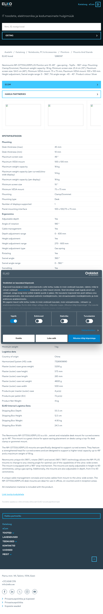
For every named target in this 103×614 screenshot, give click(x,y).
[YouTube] (34, 591)
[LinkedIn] (12, 591)
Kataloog (82, 4)
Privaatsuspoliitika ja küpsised (19, 599)
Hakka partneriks (15, 94)
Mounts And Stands (83, 52)
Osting (9, 35)
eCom (91, 4)
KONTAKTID (9, 545)
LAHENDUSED (10, 537)
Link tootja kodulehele (13, 494)
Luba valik (51, 338)
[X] (19, 591)
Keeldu (19, 338)
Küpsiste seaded (13, 606)
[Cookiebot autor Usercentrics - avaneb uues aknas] (89, 274)
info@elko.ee (8, 584)
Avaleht (8, 52)
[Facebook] (4, 591)
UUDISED (7, 550)
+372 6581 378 (9, 581)
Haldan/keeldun (88, 330)
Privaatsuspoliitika (14, 602)
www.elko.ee (24, 290)
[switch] (38, 321)
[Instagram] (27, 591)
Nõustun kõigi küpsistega (84, 338)
